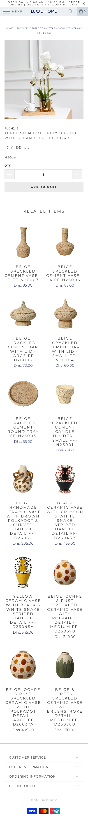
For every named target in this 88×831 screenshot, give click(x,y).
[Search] (72, 11)
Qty (8, 165)
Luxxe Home (44, 11)
